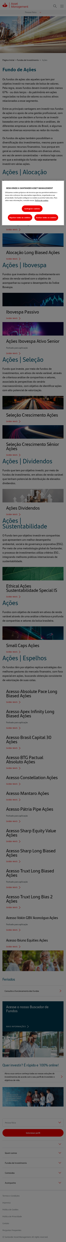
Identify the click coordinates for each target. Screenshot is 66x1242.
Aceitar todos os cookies (46, 217)
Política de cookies (41, 200)
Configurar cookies (32, 208)
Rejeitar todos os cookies (20, 217)
